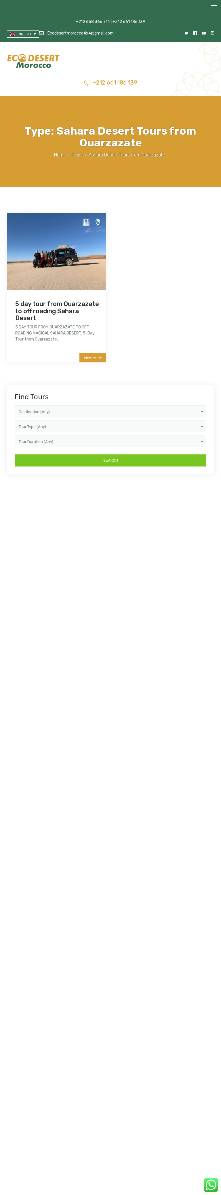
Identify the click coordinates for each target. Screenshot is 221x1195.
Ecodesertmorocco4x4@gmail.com (80, 33)
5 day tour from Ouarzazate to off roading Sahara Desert (57, 311)
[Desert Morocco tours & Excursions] (34, 61)
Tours (77, 155)
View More (93, 358)
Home (60, 155)
